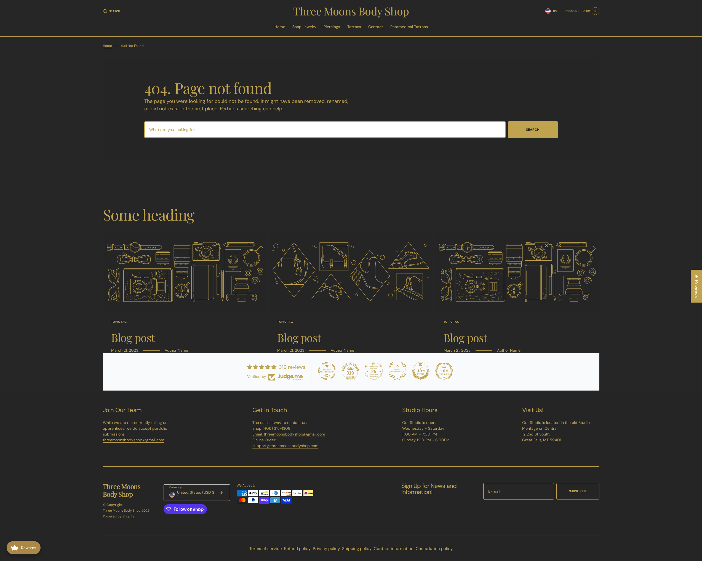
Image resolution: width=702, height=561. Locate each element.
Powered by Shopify (118, 516)
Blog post (133, 337)
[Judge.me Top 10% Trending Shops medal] (444, 371)
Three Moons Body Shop (122, 510)
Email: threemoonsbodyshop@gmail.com (288, 434)
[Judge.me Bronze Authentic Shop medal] (397, 371)
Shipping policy (357, 548)
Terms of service (265, 548)
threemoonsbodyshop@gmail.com (133, 439)
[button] (111, 11)
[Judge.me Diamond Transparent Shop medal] (327, 371)
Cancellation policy (434, 548)
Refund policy (297, 548)
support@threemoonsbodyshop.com (285, 445)
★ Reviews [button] (696, 286)
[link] (185, 272)
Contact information (393, 548)
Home (107, 46)
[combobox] (325, 129)
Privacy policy (326, 548)
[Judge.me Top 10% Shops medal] (420, 371)
